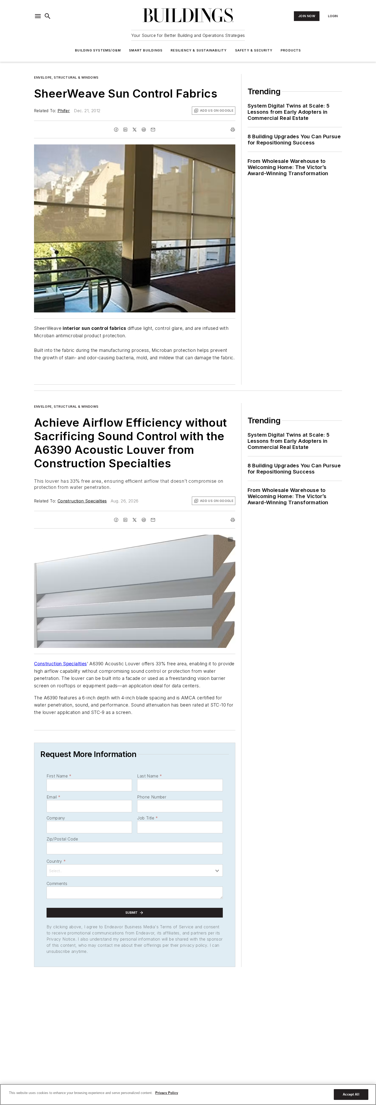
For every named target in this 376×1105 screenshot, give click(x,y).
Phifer (64, 110)
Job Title (147, 817)
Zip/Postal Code (62, 838)
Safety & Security (253, 50)
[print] (232, 129)
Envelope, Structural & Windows (66, 77)
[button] (38, 16)
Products (291, 50)
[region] (188, 1094)
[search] (47, 16)
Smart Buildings (145, 50)
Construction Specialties (82, 500)
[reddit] (143, 129)
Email (53, 796)
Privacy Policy (166, 1093)
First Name (59, 775)
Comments (57, 883)
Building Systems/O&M (98, 50)
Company (56, 817)
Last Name (149, 775)
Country (56, 861)
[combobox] (135, 870)
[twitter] (134, 129)
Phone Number (151, 796)
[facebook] (116, 129)
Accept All (351, 1094)
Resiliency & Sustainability (199, 50)
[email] (153, 129)
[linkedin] (125, 129)
